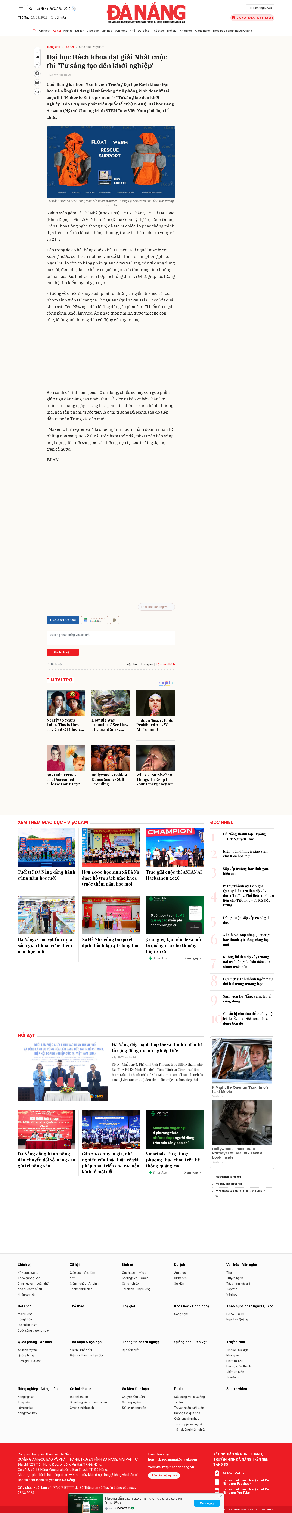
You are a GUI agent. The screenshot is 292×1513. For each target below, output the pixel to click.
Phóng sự (232, 1355)
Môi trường (25, 1314)
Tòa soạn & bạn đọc (86, 1342)
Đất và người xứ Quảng (189, 1397)
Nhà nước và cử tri (30, 1289)
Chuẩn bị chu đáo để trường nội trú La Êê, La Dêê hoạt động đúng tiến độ (248, 1018)
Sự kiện (179, 1283)
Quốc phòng (26, 1355)
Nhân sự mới (26, 1294)
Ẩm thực (180, 1272)
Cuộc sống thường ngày (34, 1330)
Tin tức (179, 1402)
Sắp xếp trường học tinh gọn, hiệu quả (246, 871)
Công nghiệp (130, 1283)
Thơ (229, 1272)
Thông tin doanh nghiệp (141, 1342)
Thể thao (158, 30)
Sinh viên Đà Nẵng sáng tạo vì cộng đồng (247, 998)
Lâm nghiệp (25, 1407)
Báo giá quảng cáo (164, 1475)
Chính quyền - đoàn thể (33, 1283)
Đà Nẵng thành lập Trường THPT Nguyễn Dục (244, 836)
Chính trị (44, 30)
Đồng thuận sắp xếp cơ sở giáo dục (247, 920)
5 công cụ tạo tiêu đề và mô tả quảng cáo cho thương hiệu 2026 (173, 945)
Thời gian (147, 664)
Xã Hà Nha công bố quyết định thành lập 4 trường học (110, 942)
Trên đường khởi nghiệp (190, 1429)
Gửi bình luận (62, 652)
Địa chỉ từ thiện (27, 1325)
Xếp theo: (133, 664)
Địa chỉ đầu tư (79, 1397)
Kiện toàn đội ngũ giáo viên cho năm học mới (245, 853)
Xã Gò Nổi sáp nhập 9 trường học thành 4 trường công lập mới (246, 939)
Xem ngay (207, 1503)
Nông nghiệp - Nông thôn (38, 1389)
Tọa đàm (232, 1377)
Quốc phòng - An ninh (35, 1342)
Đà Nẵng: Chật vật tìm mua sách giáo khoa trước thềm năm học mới (45, 945)
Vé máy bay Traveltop (229, 1183)
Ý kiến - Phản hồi (81, 1350)
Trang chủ (53, 47)
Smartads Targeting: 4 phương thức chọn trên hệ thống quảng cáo (173, 1160)
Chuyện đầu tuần (133, 1397)
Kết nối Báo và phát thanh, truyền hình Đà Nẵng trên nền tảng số (240, 1459)
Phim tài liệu (234, 1361)
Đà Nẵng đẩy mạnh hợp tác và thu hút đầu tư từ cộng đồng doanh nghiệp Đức (157, 1047)
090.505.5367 (245, 17)
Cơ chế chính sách (82, 1407)
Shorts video (236, 1389)
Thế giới (172, 30)
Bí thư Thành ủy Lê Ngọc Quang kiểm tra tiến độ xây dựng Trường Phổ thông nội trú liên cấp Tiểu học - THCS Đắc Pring (248, 895)
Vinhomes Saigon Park (230, 1190)
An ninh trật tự (27, 1350)
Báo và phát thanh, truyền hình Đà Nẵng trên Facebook (246, 1482)
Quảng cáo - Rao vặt (190, 1342)
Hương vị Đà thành (238, 1366)
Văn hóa (231, 1294)
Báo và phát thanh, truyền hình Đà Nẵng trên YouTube (246, 1491)
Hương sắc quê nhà (187, 1413)
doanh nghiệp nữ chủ (228, 1176)
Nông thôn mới (27, 1413)
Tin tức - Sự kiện (237, 1350)
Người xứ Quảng (237, 1319)
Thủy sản (24, 1402)
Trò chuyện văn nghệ (188, 1424)
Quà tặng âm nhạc (186, 1418)
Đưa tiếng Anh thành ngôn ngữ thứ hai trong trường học (248, 981)
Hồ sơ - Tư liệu (235, 1314)
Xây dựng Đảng (28, 1272)
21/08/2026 (32, 17)
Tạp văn (231, 1289)
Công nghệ (181, 1314)
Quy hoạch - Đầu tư (135, 1272)
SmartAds (124, 1508)
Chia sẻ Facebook (64, 620)
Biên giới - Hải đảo (29, 1361)
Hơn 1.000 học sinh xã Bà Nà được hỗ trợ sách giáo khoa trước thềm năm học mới (110, 878)
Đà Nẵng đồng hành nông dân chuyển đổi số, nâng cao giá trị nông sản (46, 1160)
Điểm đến (180, 1278)
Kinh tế (68, 30)
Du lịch (79, 30)
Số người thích (165, 664)
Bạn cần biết (130, 1350)
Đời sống (143, 30)
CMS (239, 1509)
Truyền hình (235, 1342)
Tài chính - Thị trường (136, 1289)
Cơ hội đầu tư (80, 1389)
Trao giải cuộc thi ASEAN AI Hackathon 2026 (174, 875)
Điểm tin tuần (235, 1371)
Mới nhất (60, 17)
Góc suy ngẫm (131, 1402)
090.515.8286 (264, 17)
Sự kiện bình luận (135, 1389)
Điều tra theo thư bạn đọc (87, 1355)
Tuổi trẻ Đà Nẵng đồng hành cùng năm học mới (46, 875)
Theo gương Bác (29, 1278)
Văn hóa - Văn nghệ (114, 30)
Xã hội (57, 30)
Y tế (132, 30)
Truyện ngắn (234, 1278)
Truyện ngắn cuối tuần (189, 1407)
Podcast (181, 1389)
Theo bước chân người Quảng (232, 30)
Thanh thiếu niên (81, 1289)
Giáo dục (93, 30)
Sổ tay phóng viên (134, 1407)
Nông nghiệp (26, 1397)
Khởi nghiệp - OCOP (135, 1278)
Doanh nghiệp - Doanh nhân (88, 1402)
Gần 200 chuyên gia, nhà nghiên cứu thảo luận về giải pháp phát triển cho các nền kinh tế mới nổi (111, 1162)
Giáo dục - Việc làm (91, 47)
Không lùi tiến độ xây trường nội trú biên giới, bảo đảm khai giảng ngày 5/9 (247, 962)
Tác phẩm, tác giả (238, 1283)
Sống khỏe (25, 1319)
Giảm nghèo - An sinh (84, 1283)
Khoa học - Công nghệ (195, 30)
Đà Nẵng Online (233, 1473)
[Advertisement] (111, 357)
